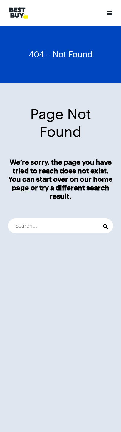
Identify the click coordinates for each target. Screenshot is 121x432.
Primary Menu (109, 13)
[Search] (105, 225)
